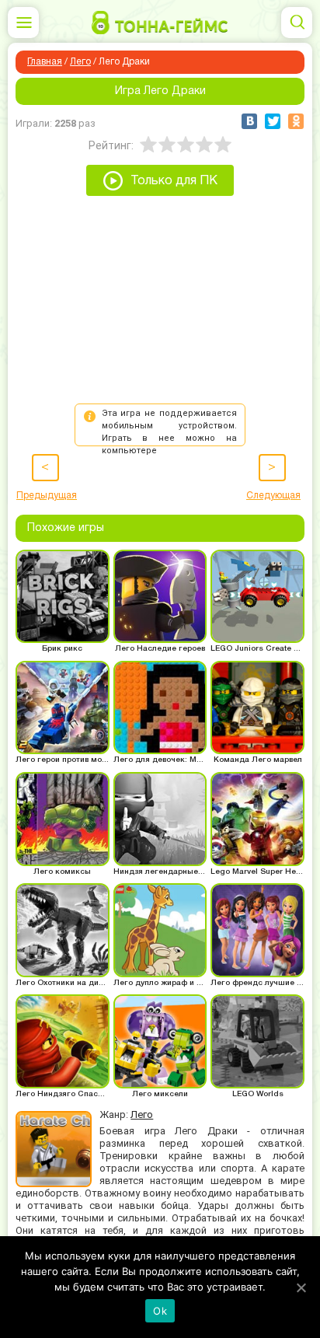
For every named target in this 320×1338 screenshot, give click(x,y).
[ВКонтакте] (249, 121)
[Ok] (300, 1287)
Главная (44, 62)
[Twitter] (272, 121)
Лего (80, 62)
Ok (160, 1311)
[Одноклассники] (296, 121)
